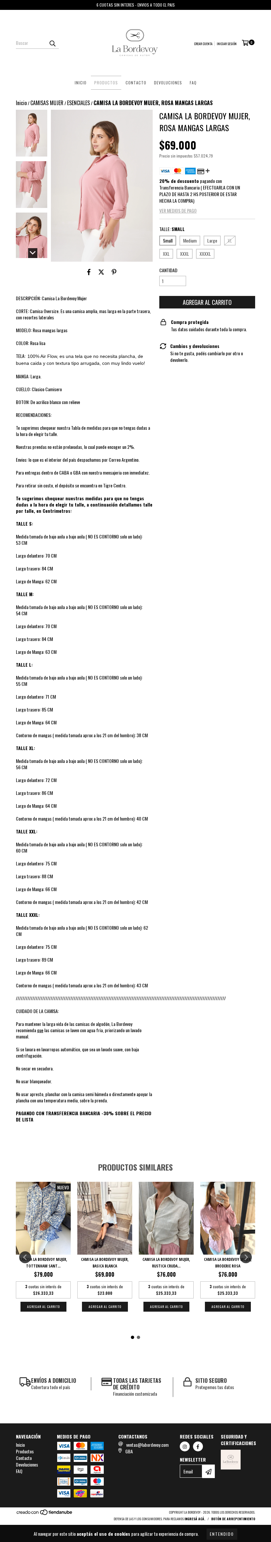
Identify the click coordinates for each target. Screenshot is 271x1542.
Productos (106, 82)
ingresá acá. (194, 1518)
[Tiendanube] (45, 1514)
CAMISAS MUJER (46, 103)
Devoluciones (168, 82)
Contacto (136, 82)
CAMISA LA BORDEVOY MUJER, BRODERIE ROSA (228, 1263)
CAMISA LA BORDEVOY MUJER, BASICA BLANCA (105, 1263)
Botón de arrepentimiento (233, 1518)
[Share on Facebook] (89, 271)
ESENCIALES (78, 103)
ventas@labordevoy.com (147, 1444)
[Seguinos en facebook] (198, 1446)
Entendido (222, 1534)
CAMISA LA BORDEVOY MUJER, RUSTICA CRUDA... (166, 1263)
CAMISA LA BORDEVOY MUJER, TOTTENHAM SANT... (43, 1263)
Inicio (81, 82)
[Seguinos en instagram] (185, 1446)
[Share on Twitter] (101, 271)
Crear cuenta (203, 43)
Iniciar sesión (227, 43)
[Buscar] (52, 43)
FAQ (193, 82)
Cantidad (168, 270)
